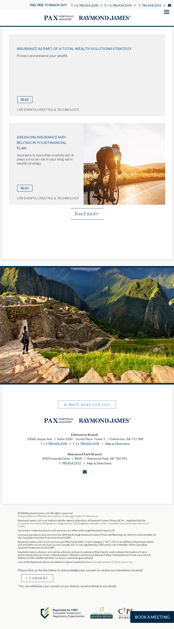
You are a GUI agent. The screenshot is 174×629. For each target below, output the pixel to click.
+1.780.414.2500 (86, 5)
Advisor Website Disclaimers (45, 516)
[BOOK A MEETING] (85, 481)
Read (25, 99)
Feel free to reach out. (48, 5)
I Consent (37, 578)
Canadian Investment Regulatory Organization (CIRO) (49, 523)
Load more (87, 213)
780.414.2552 (151, 5)
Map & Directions (117, 444)
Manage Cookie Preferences (81, 516)
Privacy (22, 516)
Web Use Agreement (98, 561)
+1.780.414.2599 (120, 5)
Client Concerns (122, 561)
